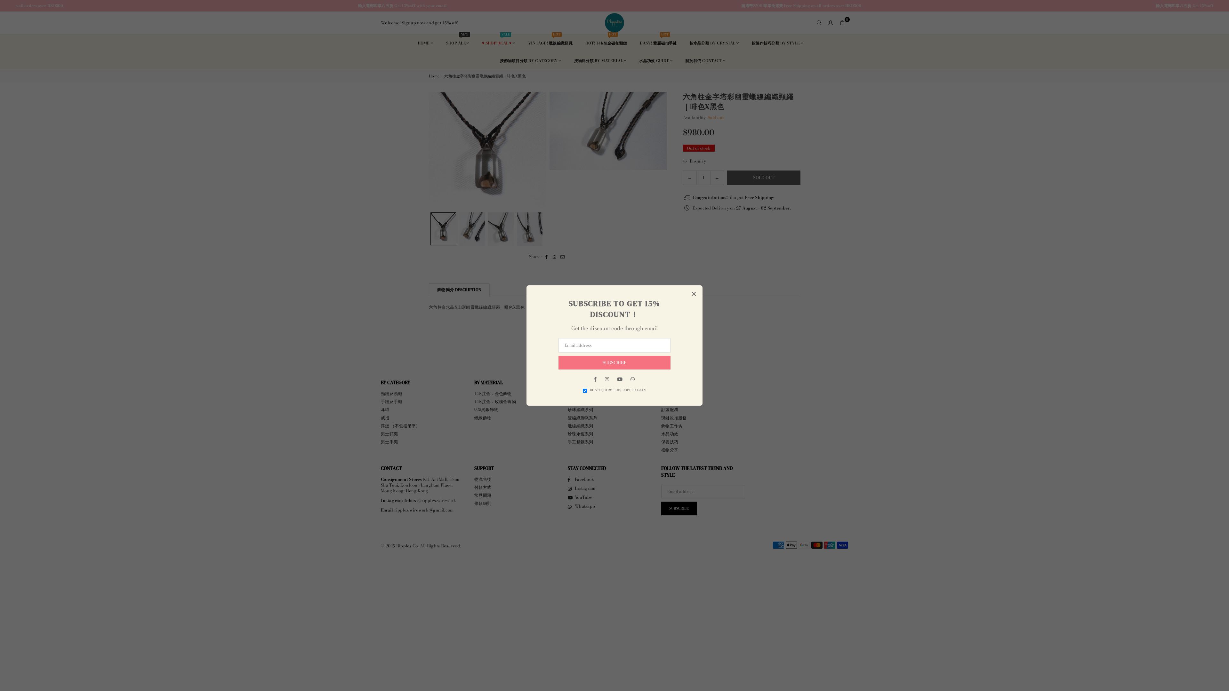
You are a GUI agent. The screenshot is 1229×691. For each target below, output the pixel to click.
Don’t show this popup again (618, 390)
